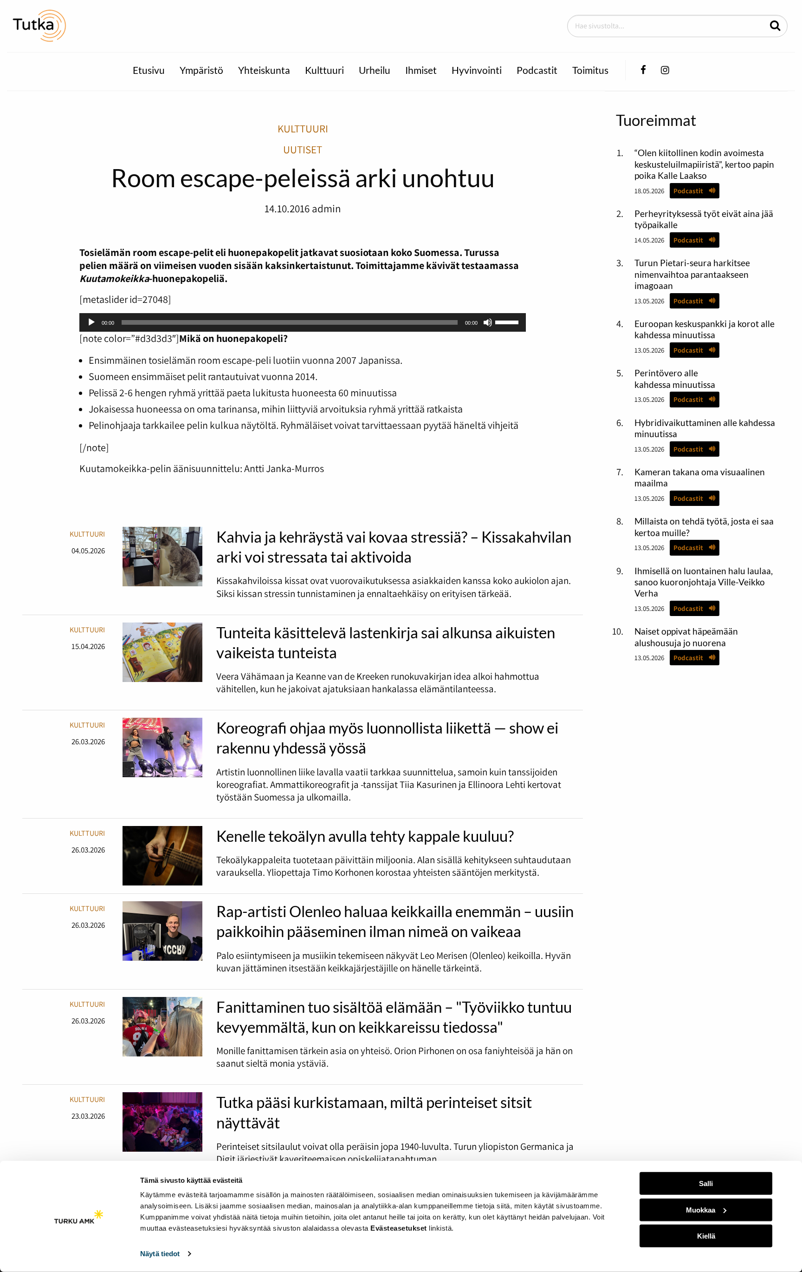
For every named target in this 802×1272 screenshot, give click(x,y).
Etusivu (149, 70)
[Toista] (91, 322)
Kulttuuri (324, 70)
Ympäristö (201, 70)
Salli (706, 1183)
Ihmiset (421, 70)
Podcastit (537, 70)
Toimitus (590, 70)
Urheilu (374, 70)
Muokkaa (700, 1209)
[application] (302, 322)
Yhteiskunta (264, 70)
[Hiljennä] (487, 322)
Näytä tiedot (160, 1254)
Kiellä (706, 1236)
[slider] (508, 321)
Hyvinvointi (477, 70)
